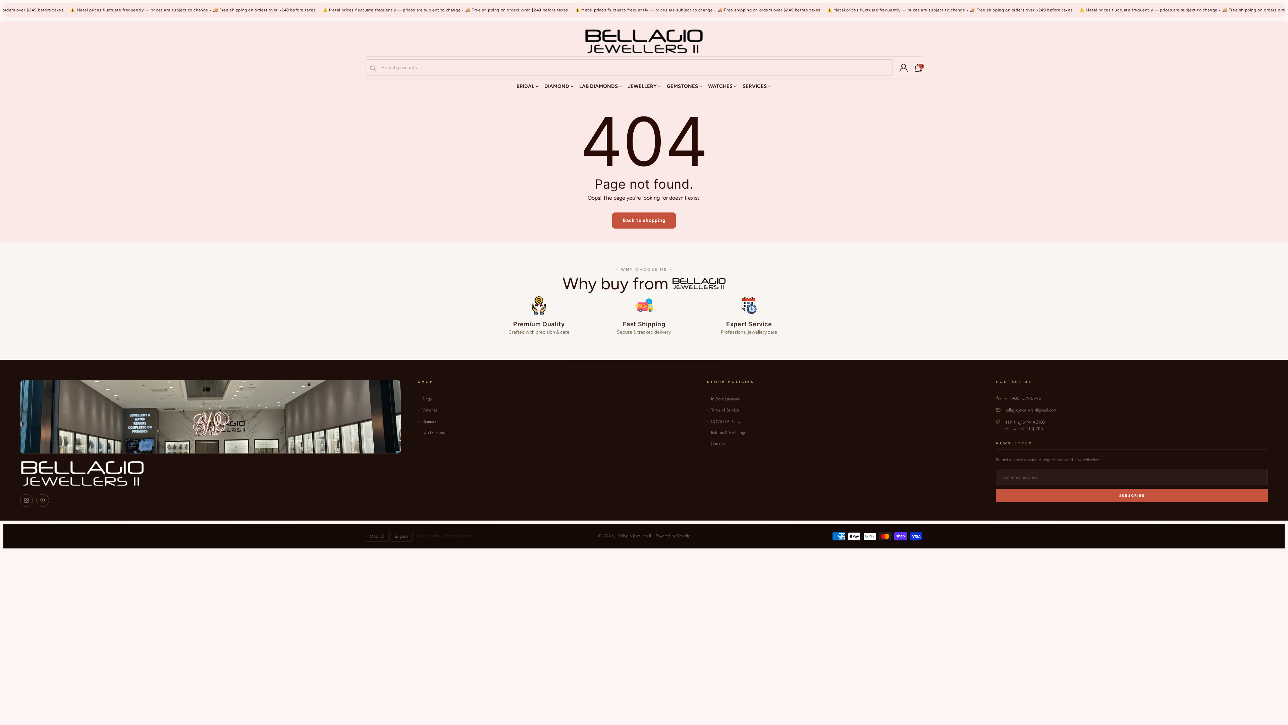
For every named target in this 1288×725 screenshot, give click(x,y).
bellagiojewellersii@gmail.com (1030, 410)
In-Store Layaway (725, 399)
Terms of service (459, 536)
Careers (717, 443)
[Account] (904, 68)
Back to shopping (644, 220)
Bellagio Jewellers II (634, 536)
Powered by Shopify (673, 536)
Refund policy (428, 536)
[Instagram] (26, 500)
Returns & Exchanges (729, 432)
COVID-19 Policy (726, 421)
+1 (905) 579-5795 (1023, 398)
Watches (429, 410)
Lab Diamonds (434, 432)
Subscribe (1132, 495)
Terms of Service (725, 410)
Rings (427, 399)
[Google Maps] (42, 500)
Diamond (430, 421)
